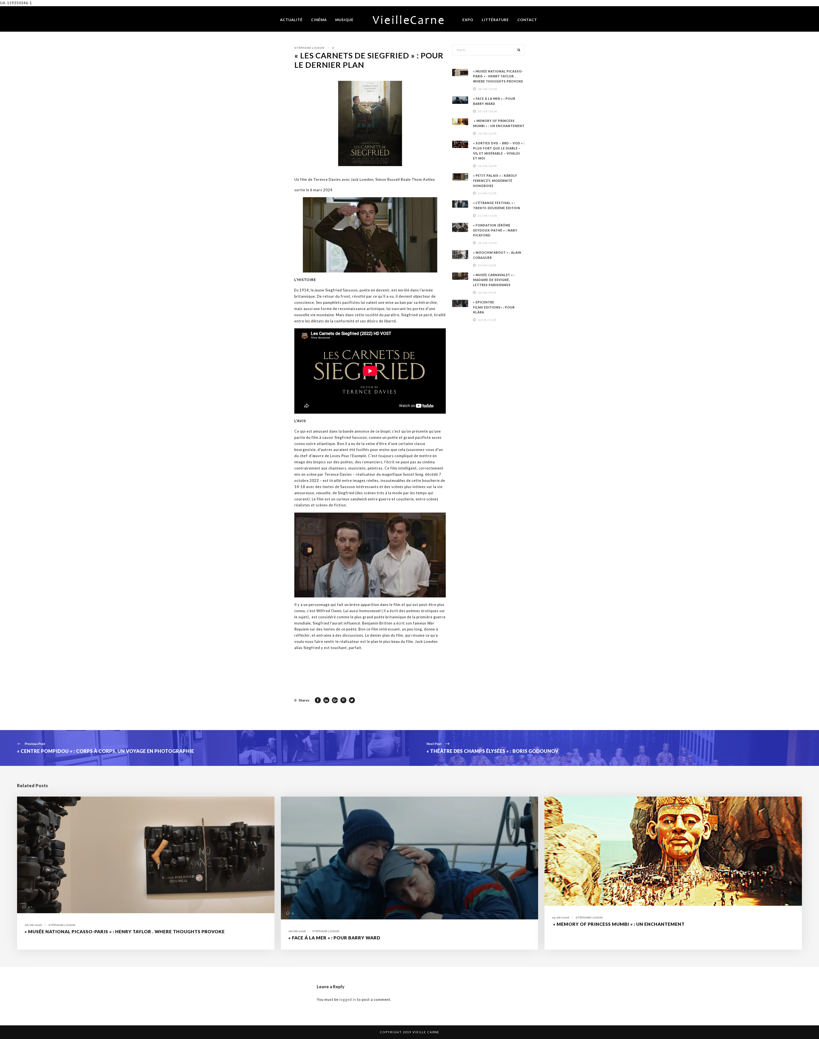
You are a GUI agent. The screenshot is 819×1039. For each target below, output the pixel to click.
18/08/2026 (487, 243)
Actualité (291, 19)
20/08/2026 (487, 215)
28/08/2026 (487, 89)
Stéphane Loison (309, 47)
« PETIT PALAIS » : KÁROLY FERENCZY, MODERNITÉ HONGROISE (495, 181)
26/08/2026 (487, 111)
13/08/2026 (487, 320)
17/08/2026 (487, 265)
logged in (347, 999)
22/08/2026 (487, 193)
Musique (344, 19)
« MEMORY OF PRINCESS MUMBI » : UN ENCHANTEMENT (618, 924)
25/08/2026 (487, 133)
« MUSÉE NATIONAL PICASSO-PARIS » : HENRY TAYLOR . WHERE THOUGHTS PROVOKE (498, 76)
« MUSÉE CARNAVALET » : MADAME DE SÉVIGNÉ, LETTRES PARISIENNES (494, 280)
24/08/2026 (487, 166)
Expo (467, 19)
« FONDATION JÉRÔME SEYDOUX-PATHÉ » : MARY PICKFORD (495, 230)
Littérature (495, 19)
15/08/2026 (487, 292)
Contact (527, 19)
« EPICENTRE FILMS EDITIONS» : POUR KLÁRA (494, 307)
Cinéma (319, 19)
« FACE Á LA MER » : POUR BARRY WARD (334, 937)
